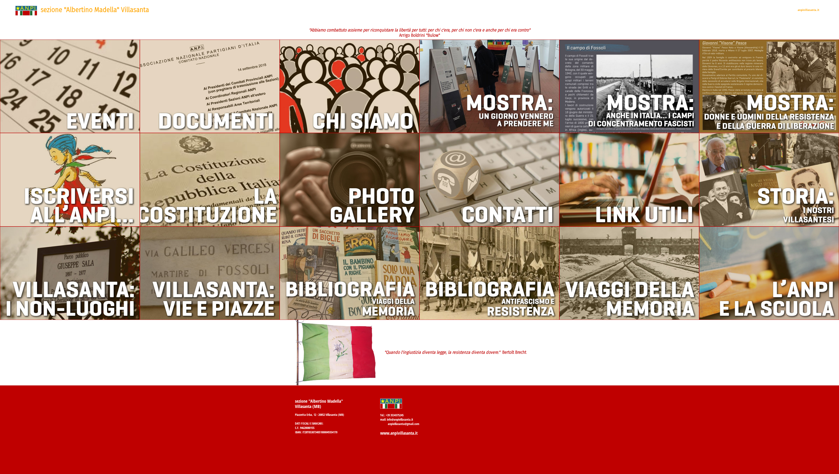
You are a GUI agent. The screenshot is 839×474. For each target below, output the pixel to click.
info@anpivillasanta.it (400, 419)
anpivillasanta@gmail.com (403, 424)
